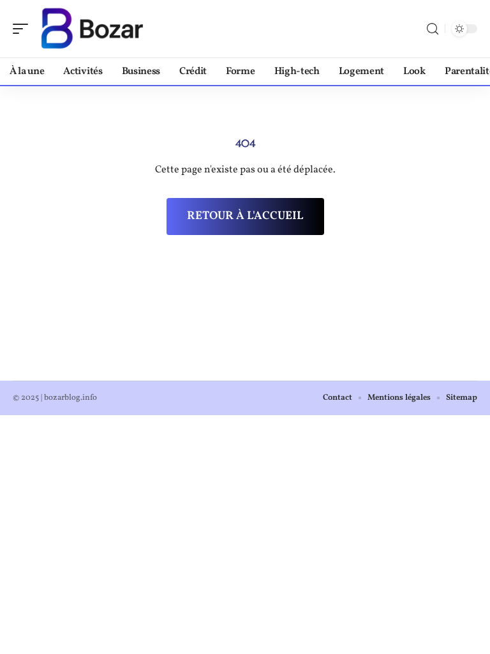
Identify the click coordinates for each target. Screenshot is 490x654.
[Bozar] (91, 28)
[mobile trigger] (23, 28)
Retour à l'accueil (245, 216)
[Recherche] (433, 29)
